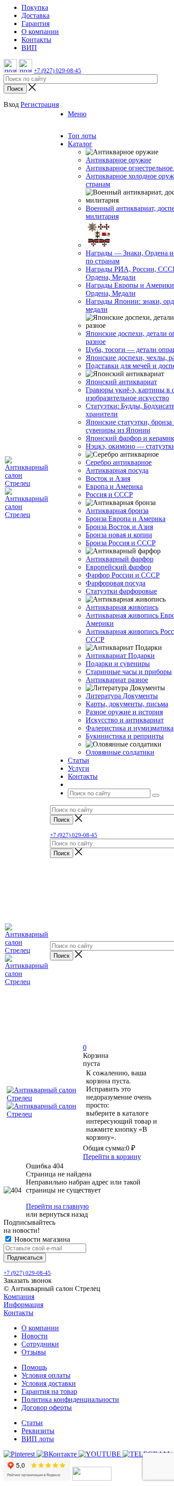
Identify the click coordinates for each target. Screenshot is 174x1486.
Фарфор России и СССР (123, 575)
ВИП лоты (37, 1439)
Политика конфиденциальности (70, 1399)
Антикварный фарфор (119, 559)
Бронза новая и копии (119, 535)
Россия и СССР (109, 494)
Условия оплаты (45, 1375)
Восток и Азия (108, 478)
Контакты (18, 1312)
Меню (77, 114)
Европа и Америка (114, 486)
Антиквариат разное (117, 680)
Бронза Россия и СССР (121, 543)
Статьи (32, 1423)
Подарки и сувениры (118, 663)
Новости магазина (41, 1239)
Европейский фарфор (118, 567)
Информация (23, 1304)
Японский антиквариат (121, 382)
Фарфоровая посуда (115, 583)
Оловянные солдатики (120, 752)
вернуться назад (63, 1214)
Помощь (34, 1367)
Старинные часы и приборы (129, 671)
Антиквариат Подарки (120, 655)
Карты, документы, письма (127, 704)
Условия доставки (48, 1383)
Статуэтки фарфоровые (121, 591)
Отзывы (33, 1352)
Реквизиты (37, 1431)
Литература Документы (122, 696)
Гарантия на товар (49, 1391)
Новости (34, 1336)
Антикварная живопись (122, 607)
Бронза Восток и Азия (119, 527)
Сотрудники (40, 1344)
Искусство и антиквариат (125, 720)
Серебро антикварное (119, 462)
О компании (40, 1328)
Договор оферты (46, 1407)
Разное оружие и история (124, 712)
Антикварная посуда (117, 470)
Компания (19, 1296)
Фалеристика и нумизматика (130, 728)
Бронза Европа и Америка (126, 518)
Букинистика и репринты (125, 736)
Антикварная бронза (117, 510)
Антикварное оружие (118, 160)
